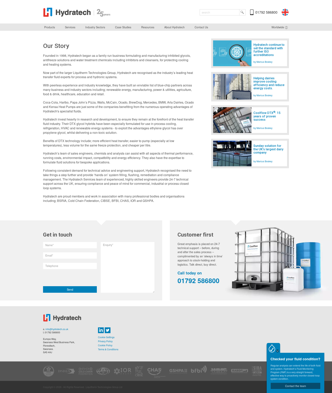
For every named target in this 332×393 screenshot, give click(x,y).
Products (49, 27)
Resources (147, 27)
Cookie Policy (105, 345)
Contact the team (295, 386)
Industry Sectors (95, 27)
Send (70, 289)
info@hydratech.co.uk (57, 329)
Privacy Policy (105, 341)
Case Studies (123, 27)
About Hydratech (174, 27)
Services (70, 27)
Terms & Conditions (108, 349)
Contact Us (201, 27)
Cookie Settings (106, 337)
